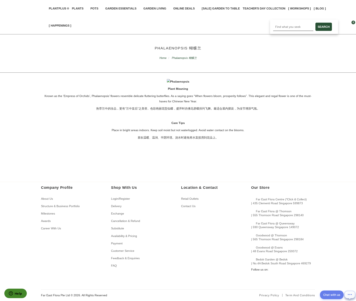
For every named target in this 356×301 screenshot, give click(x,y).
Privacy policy (269, 295)
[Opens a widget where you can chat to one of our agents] (15, 294)
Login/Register (120, 198)
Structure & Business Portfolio (60, 206)
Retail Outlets (190, 198)
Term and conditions (300, 295)
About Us (47, 198)
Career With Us (51, 228)
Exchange (117, 213)
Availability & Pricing (124, 236)
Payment (117, 243)
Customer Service (122, 250)
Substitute (117, 228)
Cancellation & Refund (125, 221)
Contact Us (188, 206)
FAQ (114, 265)
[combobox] (293, 27)
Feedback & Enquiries (125, 258)
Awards (46, 221)
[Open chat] (350, 295)
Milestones (48, 213)
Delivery (116, 206)
